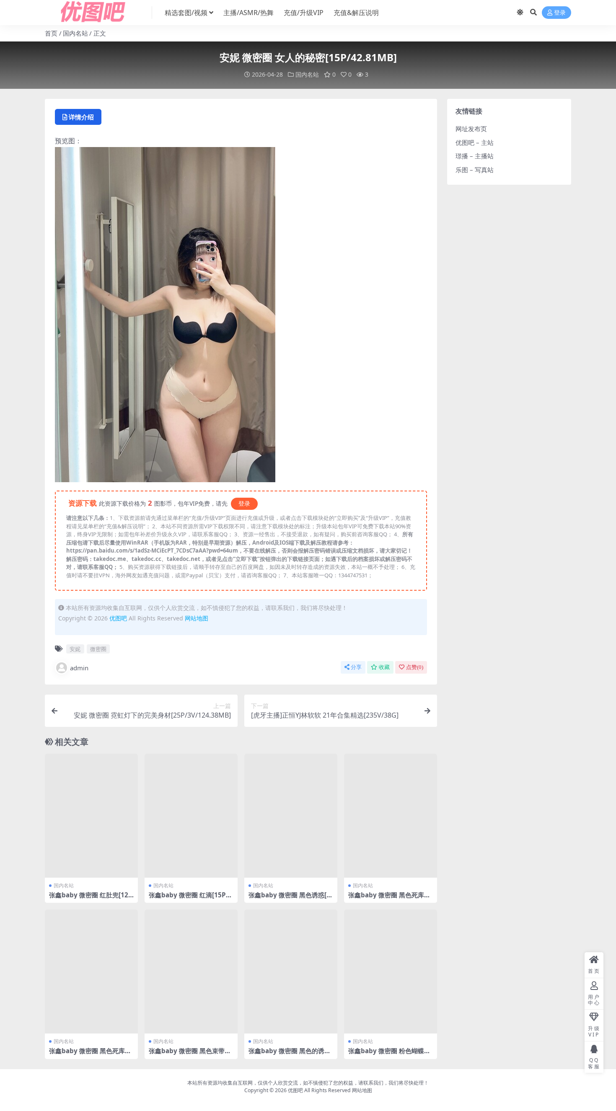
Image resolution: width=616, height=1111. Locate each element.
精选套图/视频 (186, 12)
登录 (560, 13)
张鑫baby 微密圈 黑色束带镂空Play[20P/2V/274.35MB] (190, 1054)
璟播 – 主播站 (475, 156)
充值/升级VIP (304, 12)
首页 (51, 33)
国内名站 (75, 33)
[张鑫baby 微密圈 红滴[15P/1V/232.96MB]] (191, 816)
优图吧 (118, 618)
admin (79, 668)
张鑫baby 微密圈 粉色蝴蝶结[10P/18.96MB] (389, 1054)
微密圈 (98, 649)
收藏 (384, 667)
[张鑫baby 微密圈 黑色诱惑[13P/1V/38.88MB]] (290, 816)
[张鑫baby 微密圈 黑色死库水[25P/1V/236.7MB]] (390, 816)
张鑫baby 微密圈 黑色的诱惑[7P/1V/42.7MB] (289, 1054)
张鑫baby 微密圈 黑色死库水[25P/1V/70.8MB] (90, 1054)
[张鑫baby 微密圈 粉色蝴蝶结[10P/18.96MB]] (390, 971)
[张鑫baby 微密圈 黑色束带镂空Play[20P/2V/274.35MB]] (191, 971)
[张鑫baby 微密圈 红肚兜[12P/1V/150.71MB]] (91, 816)
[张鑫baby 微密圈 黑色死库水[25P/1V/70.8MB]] (91, 971)
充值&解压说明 (356, 12)
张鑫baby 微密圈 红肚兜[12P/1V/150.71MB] (88, 899)
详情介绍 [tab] (81, 117)
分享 (356, 667)
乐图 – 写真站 (475, 169)
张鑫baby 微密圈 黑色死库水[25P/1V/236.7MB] (389, 899)
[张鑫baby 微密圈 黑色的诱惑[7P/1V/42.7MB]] (290, 971)
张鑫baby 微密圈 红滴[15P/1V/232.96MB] (190, 899)
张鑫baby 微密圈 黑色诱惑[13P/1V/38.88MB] (289, 899)
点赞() (414, 667)
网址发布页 (471, 128)
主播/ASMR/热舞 (248, 12)
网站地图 (196, 618)
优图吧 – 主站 (475, 142)
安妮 (75, 649)
